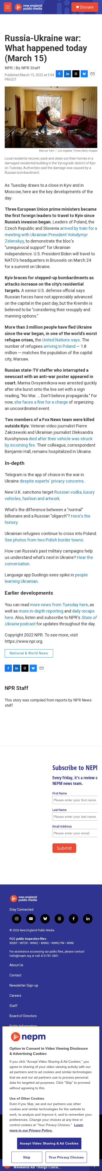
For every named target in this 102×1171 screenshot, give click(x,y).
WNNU (45, 943)
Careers (15, 995)
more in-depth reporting (41, 611)
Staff (13, 1006)
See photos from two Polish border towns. (44, 539)
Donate (86, 7)
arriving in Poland (59, 346)
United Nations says (61, 339)
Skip (26, 1157)
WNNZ (34, 943)
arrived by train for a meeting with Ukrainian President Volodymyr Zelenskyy (51, 235)
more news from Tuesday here (59, 604)
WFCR (24, 943)
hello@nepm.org (20, 956)
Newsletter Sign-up (23, 985)
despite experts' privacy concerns (52, 481)
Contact (15, 975)
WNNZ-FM (57, 943)
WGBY (13, 943)
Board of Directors (23, 1016)
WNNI (70, 943)
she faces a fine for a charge (41, 402)
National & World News (29, 653)
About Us (16, 965)
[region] (50, 1096)
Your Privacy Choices (66, 1157)
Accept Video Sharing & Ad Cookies (49, 1143)
